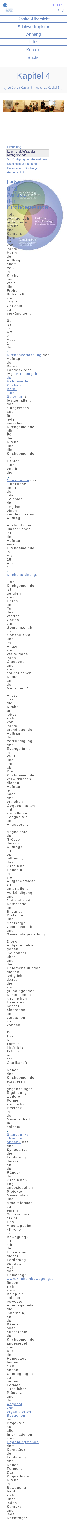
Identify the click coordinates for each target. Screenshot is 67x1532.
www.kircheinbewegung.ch (31, 1279)
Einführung (14, 147)
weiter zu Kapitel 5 (47, 87)
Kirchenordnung (21, 575)
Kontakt (33, 49)
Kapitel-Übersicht (34, 19)
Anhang (33, 34)
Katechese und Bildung (22, 163)
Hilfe (33, 42)
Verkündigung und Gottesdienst (27, 159)
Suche (33, 57)
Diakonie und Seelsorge (22, 168)
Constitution (18, 480)
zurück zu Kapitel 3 (20, 87)
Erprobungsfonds (23, 1442)
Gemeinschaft (16, 172)
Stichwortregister (33, 26)
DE (53, 5)
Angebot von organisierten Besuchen (19, 1409)
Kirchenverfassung (24, 355)
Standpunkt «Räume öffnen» (17, 1138)
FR (59, 5)
